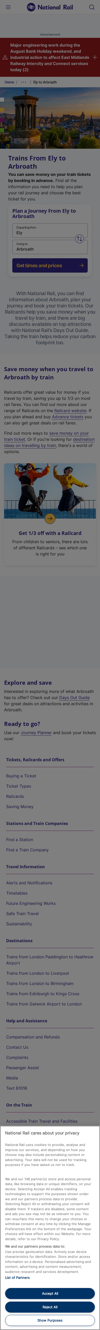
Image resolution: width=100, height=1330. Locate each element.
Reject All (50, 1307)
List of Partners (17, 1277)
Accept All (50, 1293)
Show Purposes (50, 1320)
